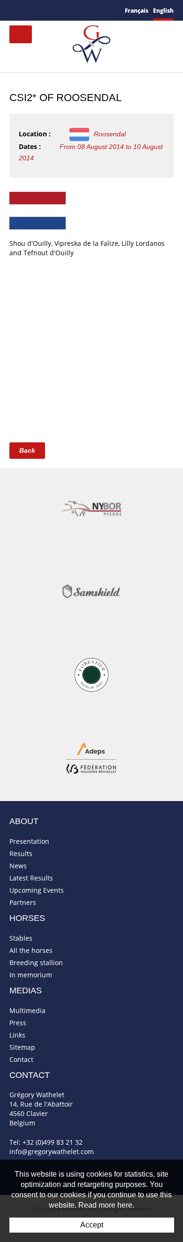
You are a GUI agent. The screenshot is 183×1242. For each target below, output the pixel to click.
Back (27, 450)
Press (17, 1022)
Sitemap (22, 1047)
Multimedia (27, 1010)
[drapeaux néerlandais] (37, 209)
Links (17, 1034)
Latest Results (31, 877)
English (163, 11)
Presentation (29, 841)
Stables (20, 938)
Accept (91, 1225)
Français (136, 11)
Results (20, 853)
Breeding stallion (36, 962)
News (18, 865)
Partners (22, 902)
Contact (21, 1059)
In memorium (30, 974)
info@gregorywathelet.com (51, 1151)
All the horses (31, 950)
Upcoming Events (36, 890)
